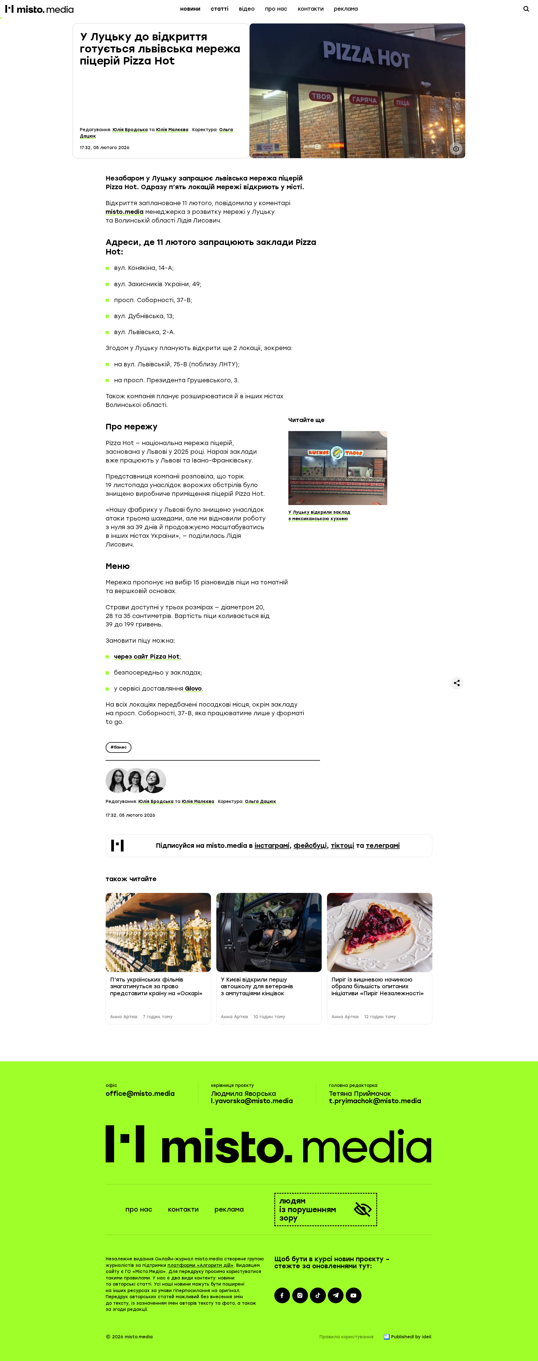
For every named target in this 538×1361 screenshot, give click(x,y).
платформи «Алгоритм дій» (201, 1265)
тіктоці (342, 846)
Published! (402, 1336)
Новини (190, 9)
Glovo (192, 688)
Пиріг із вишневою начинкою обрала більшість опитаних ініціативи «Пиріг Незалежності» (377, 986)
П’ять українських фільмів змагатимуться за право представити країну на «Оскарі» (156, 986)
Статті (219, 9)
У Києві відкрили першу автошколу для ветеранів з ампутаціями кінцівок (257, 986)
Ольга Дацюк (260, 801)
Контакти (311, 9)
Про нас (276, 9)
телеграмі (383, 846)
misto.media (124, 211)
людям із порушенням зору (307, 1209)
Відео (247, 9)
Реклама (346, 9)
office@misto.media (140, 1094)
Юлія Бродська (130, 129)
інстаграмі (272, 846)
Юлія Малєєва (172, 129)
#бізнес (118, 747)
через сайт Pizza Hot (146, 656)
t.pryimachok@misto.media (375, 1101)
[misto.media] (269, 1144)
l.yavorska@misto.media (252, 1101)
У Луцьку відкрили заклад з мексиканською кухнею (319, 515)
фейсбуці (310, 846)
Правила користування (346, 1336)
